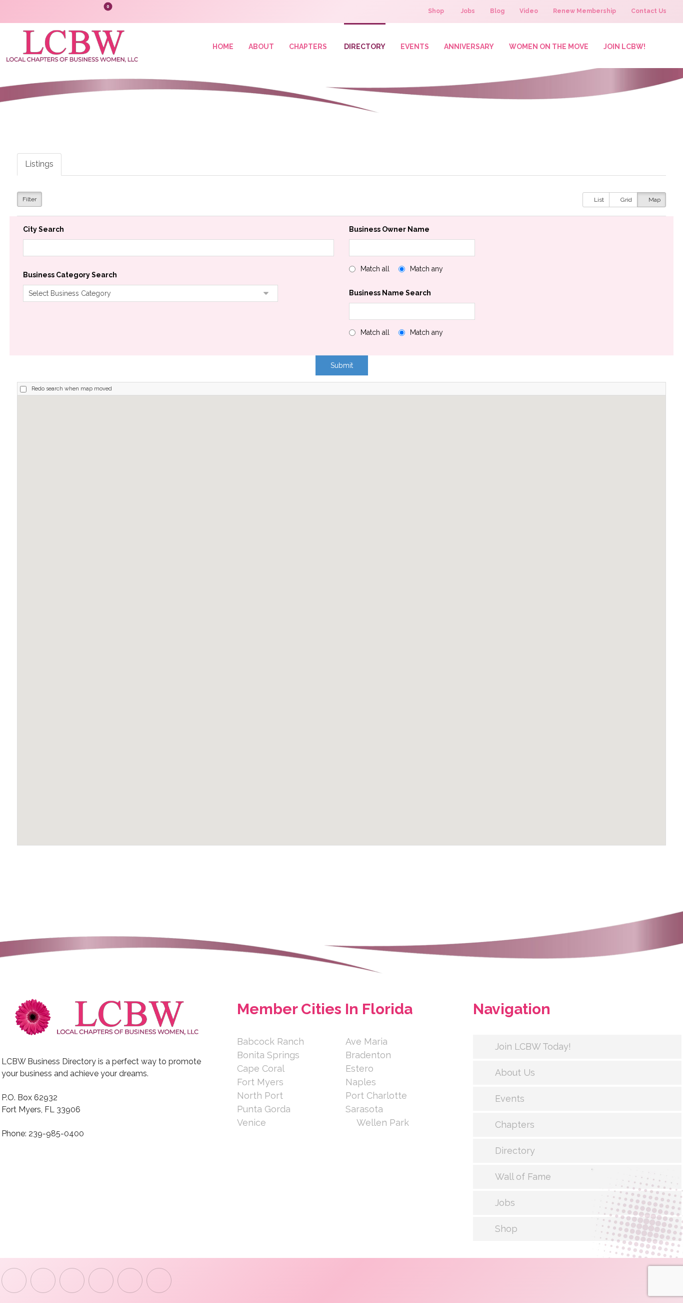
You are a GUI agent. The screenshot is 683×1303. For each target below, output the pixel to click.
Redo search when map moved (72, 388)
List (598, 199)
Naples (361, 1082)
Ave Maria (367, 1041)
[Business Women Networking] (71, 45)
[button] (85, 11)
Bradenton (368, 1055)
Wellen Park (382, 1122)
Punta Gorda (263, 1109)
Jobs (505, 1202)
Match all (375, 269)
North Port (260, 1095)
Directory (515, 1150)
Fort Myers (260, 1082)
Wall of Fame (523, 1176)
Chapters (514, 1124)
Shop (506, 1228)
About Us (515, 1072)
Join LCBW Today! (533, 1046)
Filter (29, 199)
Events (509, 1098)
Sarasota (364, 1109)
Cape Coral (260, 1068)
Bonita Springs (268, 1055)
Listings (39, 164)
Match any (426, 269)
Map (653, 199)
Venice (251, 1122)
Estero (360, 1068)
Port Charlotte (376, 1095)
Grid (625, 199)
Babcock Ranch (270, 1041)
